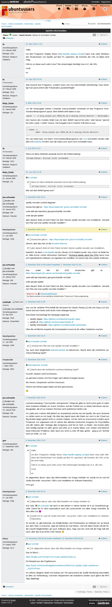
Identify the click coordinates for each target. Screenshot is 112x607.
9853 (12, 369)
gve (4, 440)
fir (4, 44)
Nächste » (104, 35)
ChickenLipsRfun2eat (48, 294)
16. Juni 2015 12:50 (33, 172)
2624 (12, 318)
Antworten (10, 38)
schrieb (33, 178)
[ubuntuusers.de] (18, 11)
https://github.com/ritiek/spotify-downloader (67, 325)
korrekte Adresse (59, 243)
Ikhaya (85, 5)
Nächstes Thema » (102, 592)
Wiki (76, 5)
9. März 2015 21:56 (33, 103)
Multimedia (29, 24)
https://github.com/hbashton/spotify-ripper (62, 319)
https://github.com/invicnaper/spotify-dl (56, 322)
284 (11, 450)
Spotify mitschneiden (43, 595)
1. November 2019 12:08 (35, 302)
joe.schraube (9, 197)
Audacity (37, 142)
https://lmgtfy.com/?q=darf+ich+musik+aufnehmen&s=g (51, 557)
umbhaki (7, 302)
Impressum (58, 603)
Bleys (5, 538)
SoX (85, 139)
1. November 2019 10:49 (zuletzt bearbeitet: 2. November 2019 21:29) (53, 265)
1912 (12, 54)
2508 (12, 239)
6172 (12, 548)
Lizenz (32, 603)
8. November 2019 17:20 (35, 440)
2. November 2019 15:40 (35, 398)
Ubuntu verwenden (15, 24)
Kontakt (39, 603)
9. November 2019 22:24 (35, 491)
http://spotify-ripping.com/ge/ (71, 54)
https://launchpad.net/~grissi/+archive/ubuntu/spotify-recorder (53, 273)
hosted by (5, 2)
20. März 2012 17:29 (34, 44)
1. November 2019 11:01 (35, 197)
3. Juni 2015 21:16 (33, 148)
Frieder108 (8, 359)
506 (11, 213)
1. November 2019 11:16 (35, 229)
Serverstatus (68, 603)
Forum (68, 5)
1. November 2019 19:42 (35, 360)
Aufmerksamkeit (57, 350)
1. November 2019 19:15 (35, 336)
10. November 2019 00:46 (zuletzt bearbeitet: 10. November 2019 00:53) (54, 538)
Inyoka (13, 600)
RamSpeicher (9, 229)
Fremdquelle (48, 252)
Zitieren (104, 44)
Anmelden (95, 2)
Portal (59, 5)
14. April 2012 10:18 (34, 79)
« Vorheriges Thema (84, 592)
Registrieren (106, 2)
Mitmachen (105, 5)
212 (11, 113)
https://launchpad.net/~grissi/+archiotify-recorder (65, 207)
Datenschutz (48, 603)
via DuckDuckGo (104, 24)
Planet (94, 5)
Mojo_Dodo (8, 103)
